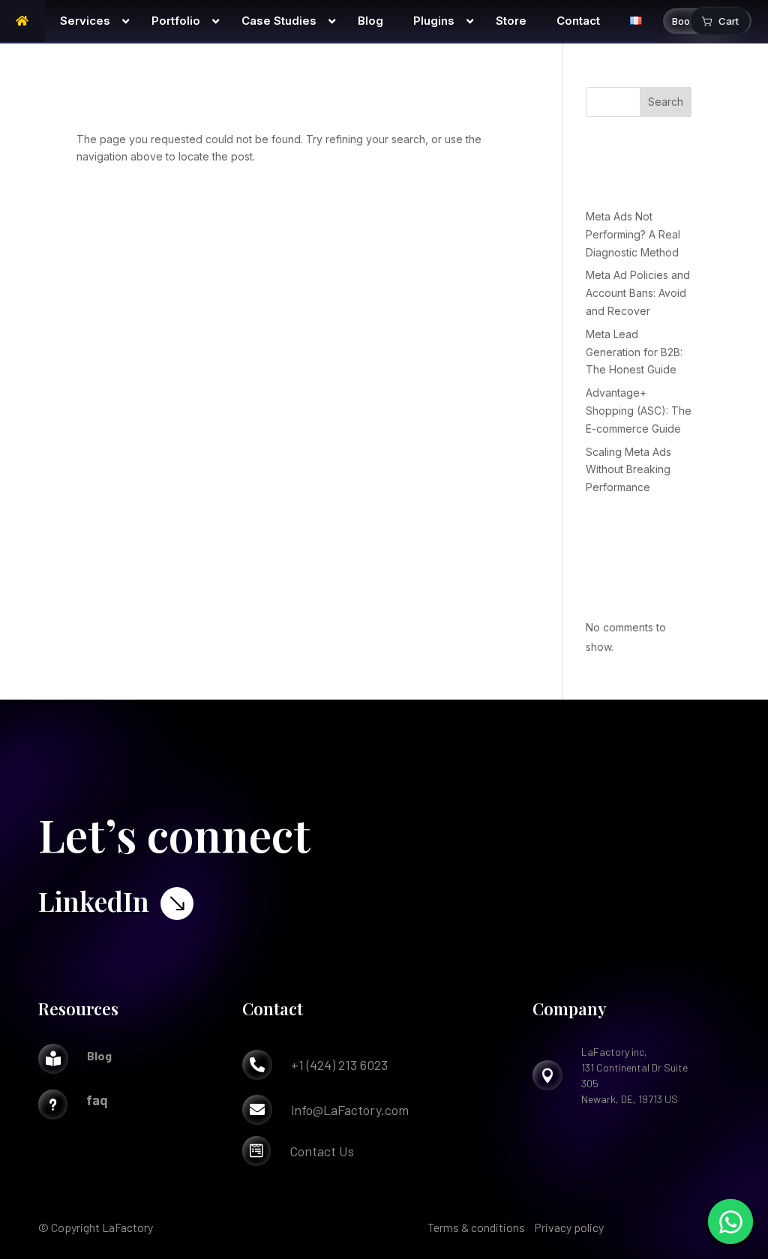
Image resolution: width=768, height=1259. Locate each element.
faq (97, 1100)
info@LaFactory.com (350, 1110)
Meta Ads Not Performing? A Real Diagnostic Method (633, 234)
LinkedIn (93, 901)
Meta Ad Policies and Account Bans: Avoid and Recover (638, 292)
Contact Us (322, 1151)
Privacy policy (569, 1227)
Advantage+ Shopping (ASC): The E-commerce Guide (639, 410)
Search (665, 101)
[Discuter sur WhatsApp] (730, 1221)
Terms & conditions (476, 1227)
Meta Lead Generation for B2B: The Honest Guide (634, 352)
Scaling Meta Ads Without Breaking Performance (628, 469)
